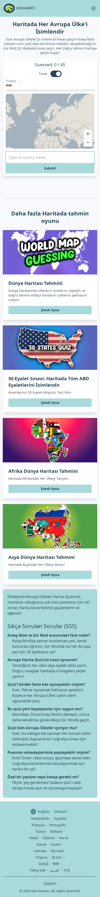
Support (50, 883)
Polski (33, 838)
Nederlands (40, 818)
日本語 (43, 864)
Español (60, 818)
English (44, 811)
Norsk (63, 838)
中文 (67, 870)
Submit (50, 168)
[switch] (56, 74)
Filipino (41, 857)
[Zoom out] (88, 142)
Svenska (40, 851)
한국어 (57, 857)
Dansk (41, 844)
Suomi (56, 844)
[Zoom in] (88, 134)
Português (58, 825)
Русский (57, 851)
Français (38, 825)
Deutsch (60, 811)
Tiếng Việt (37, 870)
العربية (54, 870)
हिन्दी (56, 864)
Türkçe (40, 831)
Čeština (48, 838)
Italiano (56, 831)
